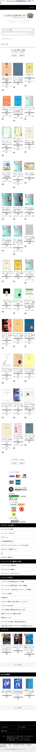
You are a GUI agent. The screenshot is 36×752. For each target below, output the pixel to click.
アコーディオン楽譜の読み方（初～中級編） (14, 585)
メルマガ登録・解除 (10, 740)
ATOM (28, 740)
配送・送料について (21, 736)
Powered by (3, 749)
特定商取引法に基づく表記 (12, 738)
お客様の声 (4, 597)
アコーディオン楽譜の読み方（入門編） (13, 581)
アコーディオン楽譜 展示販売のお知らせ (13, 621)
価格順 (18, 50)
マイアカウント (4, 727)
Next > (22, 55)
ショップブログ (19, 740)
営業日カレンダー (6, 617)
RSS (25, 740)
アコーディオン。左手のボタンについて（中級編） (16, 589)
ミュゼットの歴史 (6, 593)
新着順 (23, 50)
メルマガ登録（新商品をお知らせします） (13, 609)
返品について (30, 736)
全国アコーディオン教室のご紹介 (11, 613)
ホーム (3, 38)
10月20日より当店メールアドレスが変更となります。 (17, 625)
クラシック (8, 38)
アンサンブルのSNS (7, 605)
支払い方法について (11, 736)
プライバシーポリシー (24, 738)
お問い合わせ (4, 731)
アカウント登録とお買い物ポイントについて (14, 601)
